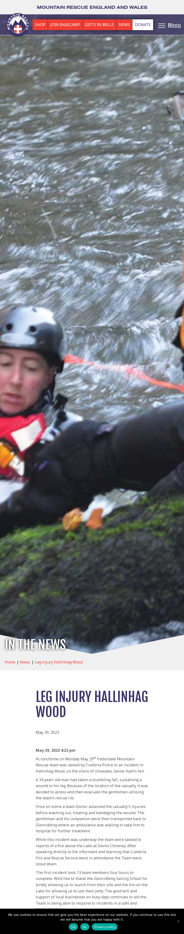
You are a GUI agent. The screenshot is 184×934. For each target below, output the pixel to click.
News (25, 662)
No (85, 927)
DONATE (143, 24)
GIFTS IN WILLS (99, 24)
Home (10, 662)
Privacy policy (104, 927)
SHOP (40, 24)
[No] (178, 921)
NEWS (124, 24)
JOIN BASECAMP (65, 24)
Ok (73, 927)
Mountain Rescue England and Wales (92, 7)
